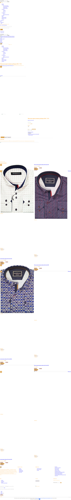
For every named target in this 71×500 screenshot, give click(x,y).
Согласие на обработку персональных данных (60, 474)
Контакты (56, 466)
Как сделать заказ (39, 469)
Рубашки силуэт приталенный (6, 65)
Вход (1, 21)
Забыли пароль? (2, 31)
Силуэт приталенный (5, 5)
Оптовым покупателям (57, 471)
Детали (6, 137)
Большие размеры (5, 8)
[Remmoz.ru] (4, 44)
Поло (4, 13)
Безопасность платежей (58, 467)
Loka (4, 487)
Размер (29, 125)
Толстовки (3, 9)
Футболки (3, 15)
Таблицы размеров (4, 17)
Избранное (2, 20)
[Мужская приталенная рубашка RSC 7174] (10, 116)
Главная (1, 65)
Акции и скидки (21, 470)
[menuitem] (5, 47)
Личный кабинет (21, 471)
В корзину (33, 129)
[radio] (28, 126)
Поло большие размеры (6, 14)
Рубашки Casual (5, 7)
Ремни (2, 16)
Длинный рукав (11, 65)
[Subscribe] (60, 482)
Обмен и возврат (57, 469)
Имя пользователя (2, 26)
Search (8, 1)
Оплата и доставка (57, 470)
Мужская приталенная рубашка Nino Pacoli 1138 (41, 164)
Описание (2, 137)
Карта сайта (56, 475)
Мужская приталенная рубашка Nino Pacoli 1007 (41, 365)
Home (1, 491)
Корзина (20, 468)
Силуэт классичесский (6, 6)
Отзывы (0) (9, 137)
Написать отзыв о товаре (31, 120)
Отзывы (38, 470)
